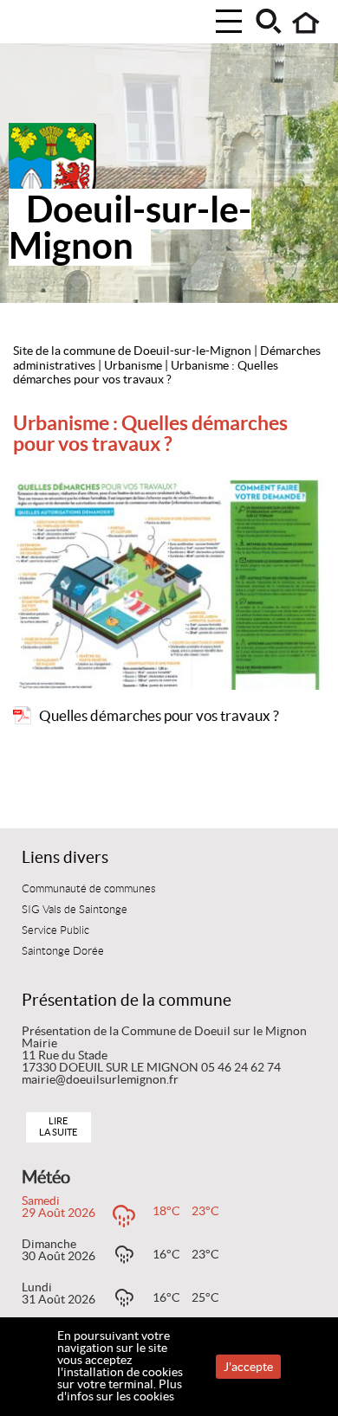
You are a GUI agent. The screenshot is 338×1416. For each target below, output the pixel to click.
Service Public (55, 930)
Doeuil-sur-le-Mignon (130, 227)
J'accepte (248, 1367)
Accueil (306, 23)
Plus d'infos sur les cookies (119, 1390)
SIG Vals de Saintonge (74, 910)
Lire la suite (58, 1126)
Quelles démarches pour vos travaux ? (159, 716)
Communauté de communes (89, 889)
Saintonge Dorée (63, 951)
